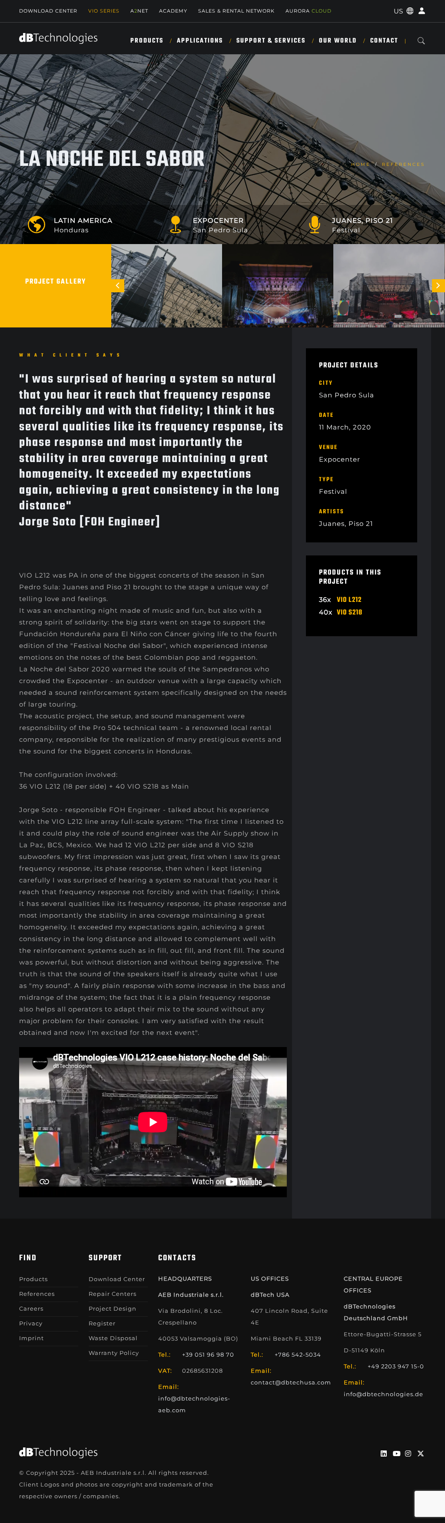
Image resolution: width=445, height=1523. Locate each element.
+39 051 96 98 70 (208, 1354)
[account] (420, 11)
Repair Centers (112, 1293)
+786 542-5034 (298, 1354)
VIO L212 (349, 600)
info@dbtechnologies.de (383, 1394)
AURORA (309, 11)
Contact (384, 41)
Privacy (31, 1323)
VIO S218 (349, 612)
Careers (31, 1308)
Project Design (112, 1308)
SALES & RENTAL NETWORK (236, 11)
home (361, 164)
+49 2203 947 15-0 (396, 1366)
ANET (139, 11)
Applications (200, 41)
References (403, 164)
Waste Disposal (113, 1338)
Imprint (31, 1338)
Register (102, 1323)
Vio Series (104, 11)
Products (146, 41)
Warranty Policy (114, 1352)
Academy (173, 11)
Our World (338, 41)
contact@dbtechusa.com (291, 1382)
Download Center (48, 11)
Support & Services (271, 41)
